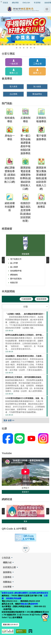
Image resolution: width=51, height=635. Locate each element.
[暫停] (3, 20)
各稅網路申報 (16, 271)
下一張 (47, 260)
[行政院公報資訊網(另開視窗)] (8, 631)
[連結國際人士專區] (37, 71)
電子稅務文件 (16, 259)
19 (31, 48)
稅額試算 (14, 283)
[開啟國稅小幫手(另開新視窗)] (45, 617)
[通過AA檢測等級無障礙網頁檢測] (21, 631)
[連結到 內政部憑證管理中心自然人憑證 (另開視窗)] (25, 511)
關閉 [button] (25, 548)
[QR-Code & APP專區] (25, 537)
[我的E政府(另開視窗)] (30, 631)
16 (20, 48)
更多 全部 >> (9, 420)
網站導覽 (15, 3)
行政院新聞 (26, 299)
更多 (25, 521)
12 (41, 44)
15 (16, 48)
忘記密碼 (13, 94)
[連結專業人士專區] (13, 71)
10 (34, 44)
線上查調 (14, 267)
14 (48, 44)
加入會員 (37, 87)
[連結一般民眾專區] (13, 62)
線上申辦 (14, 263)
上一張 (3, 260)
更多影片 (25, 492)
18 (27, 48)
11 (38, 44)
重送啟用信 (37, 94)
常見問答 (37, 3)
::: (1, 2)
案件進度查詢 (16, 279)
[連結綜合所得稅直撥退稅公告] (25, 30)
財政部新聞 (41, 299)
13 (45, 44)
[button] (47, 9)
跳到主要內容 (6, 2)
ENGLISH (26, 3)
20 (34, 48)
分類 (25, 306)
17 (24, 48)
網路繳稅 (14, 275)
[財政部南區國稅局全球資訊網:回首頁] (23, 9)
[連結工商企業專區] (37, 62)
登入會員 (13, 87)
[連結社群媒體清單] (25, 438)
